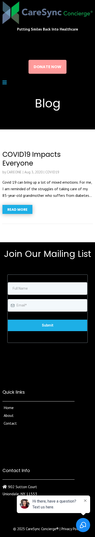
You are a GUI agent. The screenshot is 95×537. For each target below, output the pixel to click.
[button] (4, 83)
